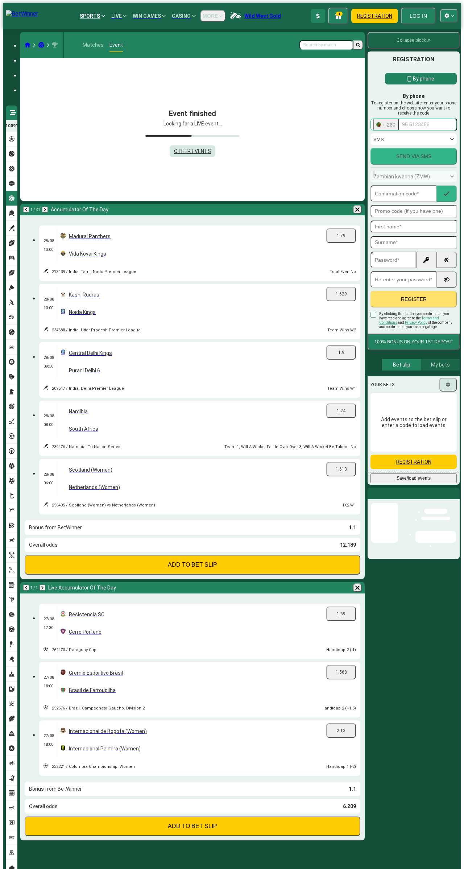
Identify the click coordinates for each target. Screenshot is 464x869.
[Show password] (446, 260)
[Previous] (26, 209)
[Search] (358, 45)
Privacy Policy (416, 322)
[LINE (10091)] (27, 45)
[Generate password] (426, 260)
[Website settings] (449, 16)
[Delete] (357, 209)
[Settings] (448, 385)
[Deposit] (318, 16)
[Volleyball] (41, 45)
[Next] (45, 209)
